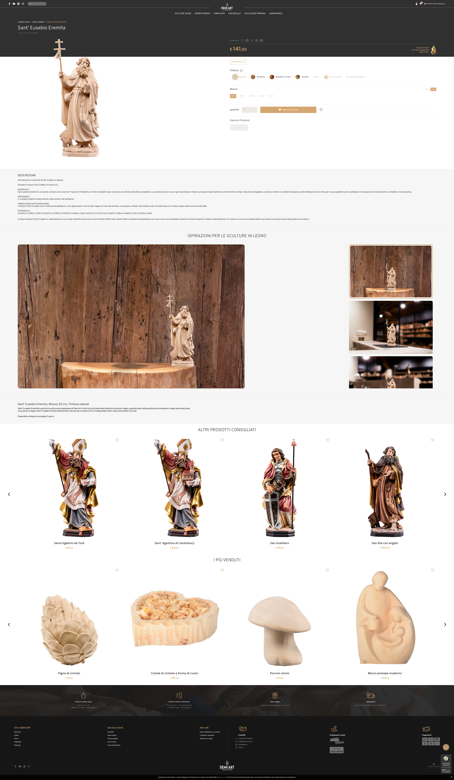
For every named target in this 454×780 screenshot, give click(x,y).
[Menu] (450, 755)
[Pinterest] (256, 40)
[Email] (261, 40)
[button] (9, 494)
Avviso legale (112, 739)
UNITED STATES (435, 4)
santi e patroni (38, 22)
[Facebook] (247, 40)
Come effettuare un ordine (210, 732)
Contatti (110, 732)
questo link (222, 777)
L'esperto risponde (207, 735)
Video (16, 735)
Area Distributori (113, 745)
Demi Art (17, 732)
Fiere (16, 739)
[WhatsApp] (242, 40)
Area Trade (111, 742)
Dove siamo (111, 735)
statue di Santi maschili (56, 22)
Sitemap (17, 745)
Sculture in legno (206, 739)
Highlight (17, 742)
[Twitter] (251, 40)
